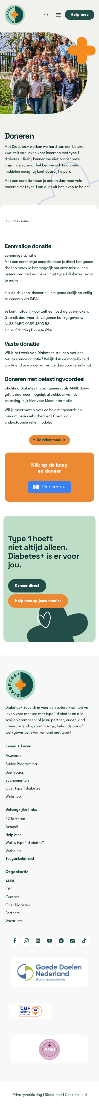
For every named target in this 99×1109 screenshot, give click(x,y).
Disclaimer (53, 1095)
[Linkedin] (38, 941)
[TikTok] (84, 941)
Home (9, 221)
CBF (9, 889)
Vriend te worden (25, 365)
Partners (13, 913)
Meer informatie (59, 401)
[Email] (73, 941)
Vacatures (14, 921)
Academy (13, 756)
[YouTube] (49, 941)
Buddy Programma (21, 764)
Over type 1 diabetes (23, 788)
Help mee (14, 835)
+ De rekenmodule (49, 440)
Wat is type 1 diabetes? (25, 843)
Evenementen (17, 781)
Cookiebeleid (76, 1095)
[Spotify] (61, 941)
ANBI (10, 881)
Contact (12, 897)
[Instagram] (26, 941)
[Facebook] (15, 941)
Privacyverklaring (27, 1095)
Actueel (12, 827)
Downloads (15, 773)
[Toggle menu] (58, 15)
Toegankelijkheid (20, 859)
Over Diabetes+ (19, 905)
